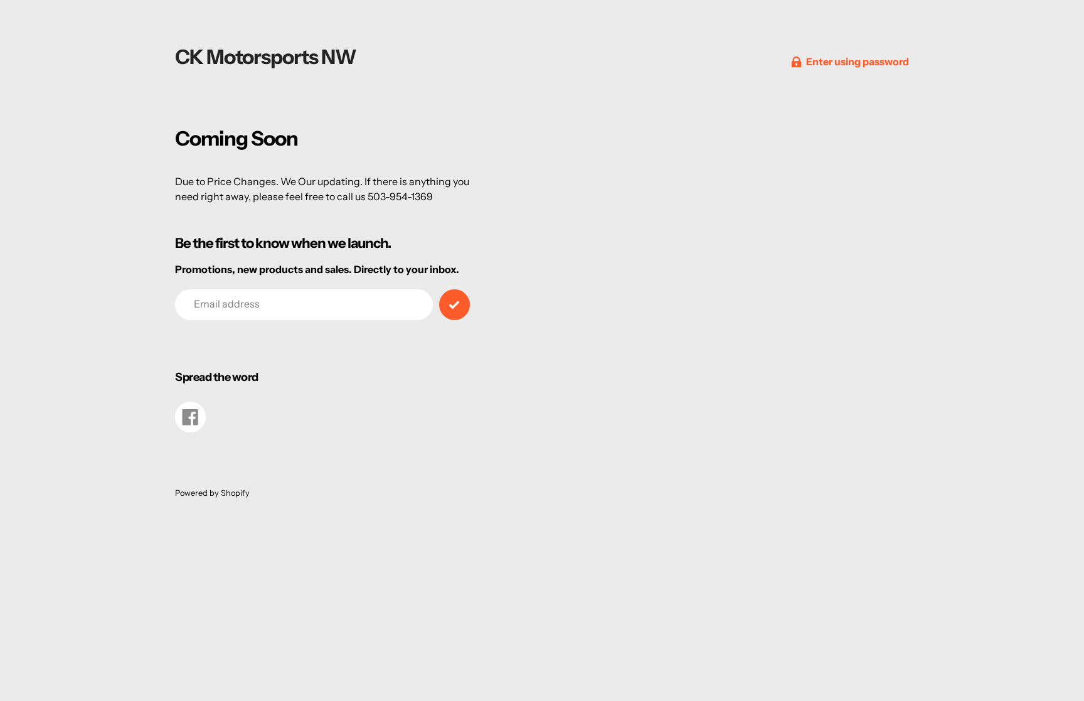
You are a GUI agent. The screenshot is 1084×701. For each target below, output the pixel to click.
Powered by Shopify (212, 493)
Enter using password (857, 61)
